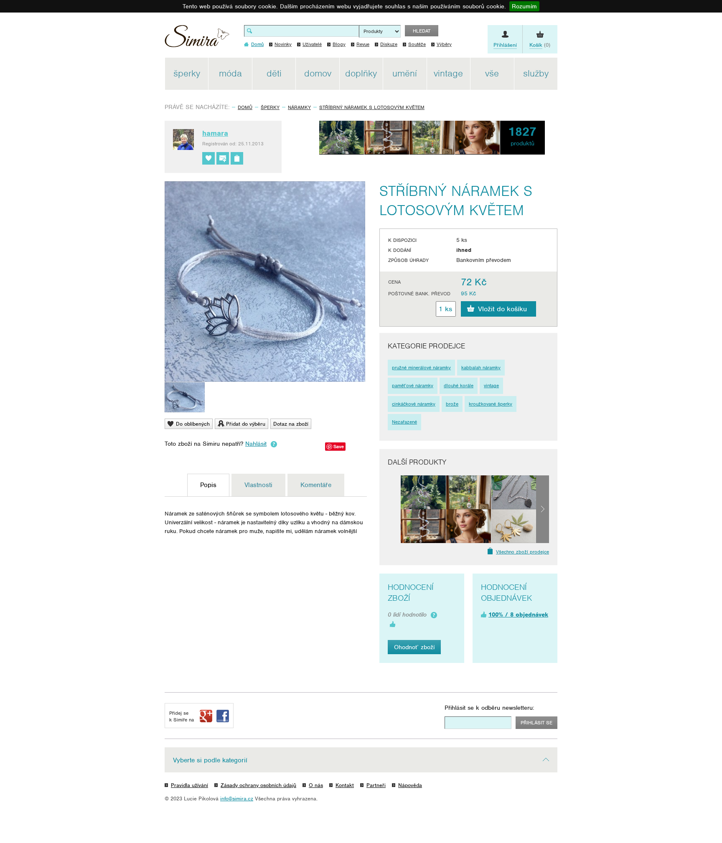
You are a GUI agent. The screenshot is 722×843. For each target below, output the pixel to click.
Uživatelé (312, 44)
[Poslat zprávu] (222, 158)
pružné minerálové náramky (421, 367)
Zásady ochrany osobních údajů (258, 785)
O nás (316, 785)
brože (452, 404)
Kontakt (345, 785)
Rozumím (524, 6)
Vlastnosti (258, 485)
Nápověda (410, 785)
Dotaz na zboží (290, 423)
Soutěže (417, 44)
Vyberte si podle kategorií (210, 760)
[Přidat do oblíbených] (208, 158)
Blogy (339, 44)
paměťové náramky (412, 385)
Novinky (283, 44)
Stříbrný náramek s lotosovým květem (372, 107)
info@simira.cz (236, 798)
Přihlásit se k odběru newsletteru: (489, 707)
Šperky (270, 107)
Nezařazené (404, 422)
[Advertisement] (597, 183)
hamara (215, 133)
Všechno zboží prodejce (522, 551)
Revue (362, 44)
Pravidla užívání (189, 785)
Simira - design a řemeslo (197, 39)
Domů (245, 107)
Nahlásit (256, 443)
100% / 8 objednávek (518, 614)
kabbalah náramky (481, 367)
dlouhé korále (458, 385)
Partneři (376, 785)
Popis (208, 485)
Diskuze (388, 44)
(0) (539, 44)
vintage (491, 385)
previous (394, 509)
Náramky (299, 107)
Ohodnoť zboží (414, 647)
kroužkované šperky (490, 404)
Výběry (444, 44)
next (542, 509)
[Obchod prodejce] (237, 158)
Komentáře (315, 485)
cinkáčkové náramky (413, 404)
